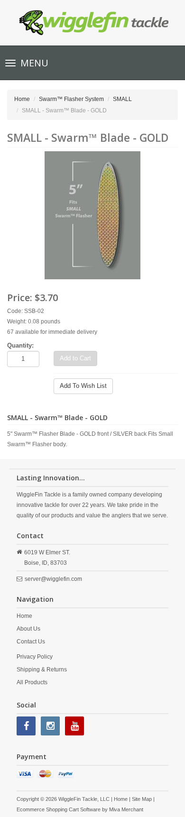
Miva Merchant (126, 809)
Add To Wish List (83, 385)
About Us (28, 628)
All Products (32, 682)
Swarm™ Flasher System (71, 99)
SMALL (122, 99)
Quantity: (20, 345)
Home (22, 99)
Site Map (142, 799)
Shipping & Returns (42, 669)
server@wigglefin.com (53, 579)
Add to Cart (75, 358)
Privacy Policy (35, 656)
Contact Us (31, 641)
